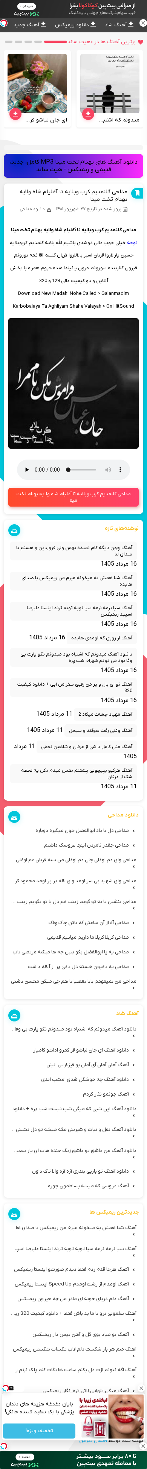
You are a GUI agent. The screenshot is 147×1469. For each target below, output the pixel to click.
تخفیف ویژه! (39, 1431)
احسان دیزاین (93, 1440)
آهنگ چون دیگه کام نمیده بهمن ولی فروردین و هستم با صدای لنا (74, 551)
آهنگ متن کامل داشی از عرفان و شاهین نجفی (86, 747)
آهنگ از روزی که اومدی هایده (101, 638)
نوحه (132, 243)
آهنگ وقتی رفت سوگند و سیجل (100, 730)
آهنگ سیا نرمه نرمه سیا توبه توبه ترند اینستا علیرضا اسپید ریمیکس (79, 611)
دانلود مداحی (32, 209)
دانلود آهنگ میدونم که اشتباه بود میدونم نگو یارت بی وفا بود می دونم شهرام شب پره (76, 657)
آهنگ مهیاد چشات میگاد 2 (105, 714)
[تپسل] (4, 1446)
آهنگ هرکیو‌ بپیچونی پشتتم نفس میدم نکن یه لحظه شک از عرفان (76, 773)
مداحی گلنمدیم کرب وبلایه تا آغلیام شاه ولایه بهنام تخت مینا (74, 497)
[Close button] (141, 1388)
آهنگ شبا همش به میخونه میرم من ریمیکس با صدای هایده (76, 581)
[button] (55, 41)
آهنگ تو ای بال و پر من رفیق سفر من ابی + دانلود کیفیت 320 (74, 687)
